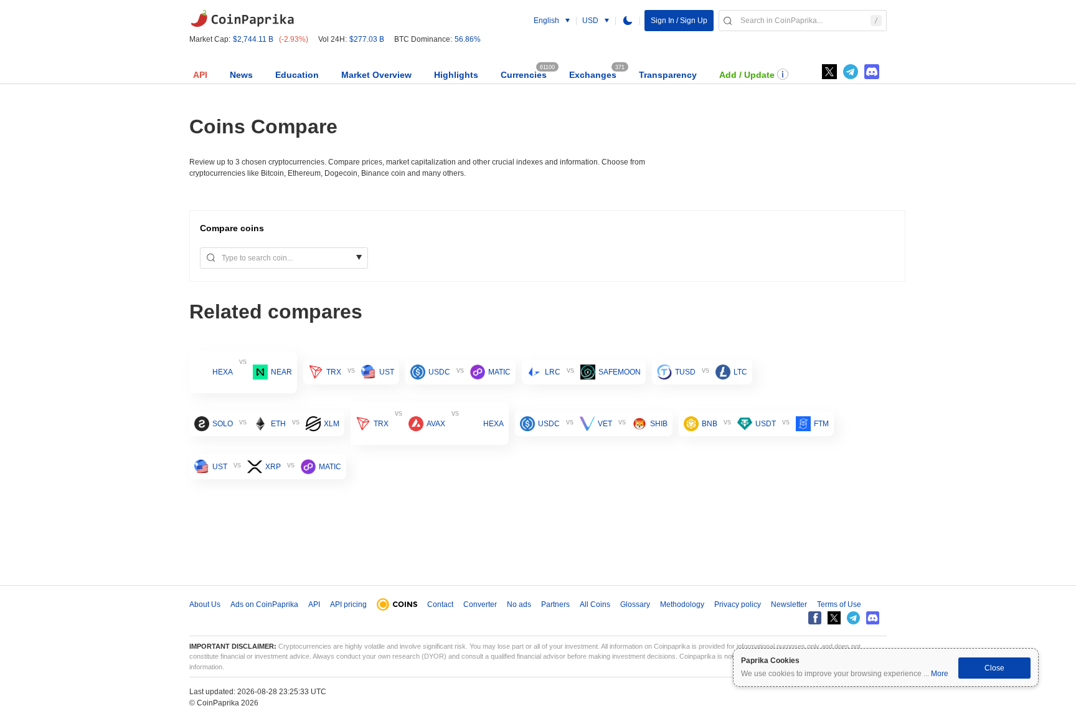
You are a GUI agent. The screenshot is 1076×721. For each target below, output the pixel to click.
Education (297, 75)
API (200, 75)
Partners (555, 604)
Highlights (456, 75)
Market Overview (376, 75)
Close (994, 668)
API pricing (348, 604)
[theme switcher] (627, 20)
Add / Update (747, 75)
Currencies (524, 75)
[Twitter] (829, 71)
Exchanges (592, 75)
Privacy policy (737, 604)
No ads (519, 604)
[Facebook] (814, 617)
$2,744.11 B (253, 39)
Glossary (635, 604)
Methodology (682, 604)
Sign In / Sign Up (679, 20)
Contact (440, 604)
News (241, 75)
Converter (480, 604)
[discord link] (871, 71)
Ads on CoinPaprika (264, 604)
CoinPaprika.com (242, 18)
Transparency (668, 75)
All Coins (595, 604)
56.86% (468, 39)
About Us (204, 604)
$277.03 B (366, 39)
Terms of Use (839, 604)
